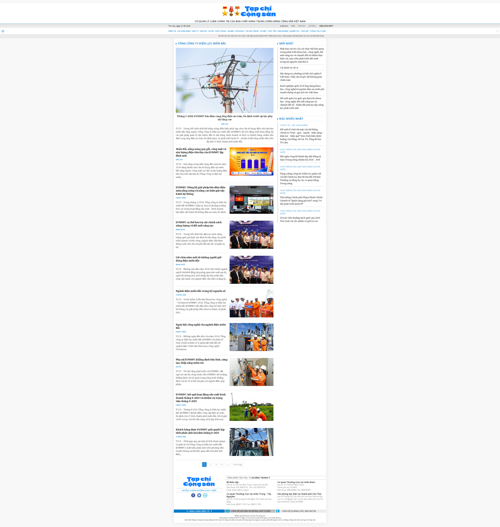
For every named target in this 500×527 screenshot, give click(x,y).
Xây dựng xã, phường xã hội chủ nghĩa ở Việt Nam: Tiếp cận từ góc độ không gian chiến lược (301, 76)
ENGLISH (301, 26)
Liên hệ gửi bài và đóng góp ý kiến (250, 511)
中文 (293, 26)
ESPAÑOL (312, 26)
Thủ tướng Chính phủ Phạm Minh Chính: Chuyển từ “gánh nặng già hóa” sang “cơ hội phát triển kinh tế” (301, 200)
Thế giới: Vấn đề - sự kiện (255, 31)
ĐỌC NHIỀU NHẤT (291, 118)
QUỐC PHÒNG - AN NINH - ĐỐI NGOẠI (229, 31)
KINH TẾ (195, 31)
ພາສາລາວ (284, 26)
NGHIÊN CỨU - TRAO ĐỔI (299, 31)
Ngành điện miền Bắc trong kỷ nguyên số (201, 291)
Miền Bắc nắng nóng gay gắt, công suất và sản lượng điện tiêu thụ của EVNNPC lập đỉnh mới (201, 152)
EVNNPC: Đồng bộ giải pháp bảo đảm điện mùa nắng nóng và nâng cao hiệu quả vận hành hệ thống (200, 190)
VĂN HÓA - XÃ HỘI (207, 31)
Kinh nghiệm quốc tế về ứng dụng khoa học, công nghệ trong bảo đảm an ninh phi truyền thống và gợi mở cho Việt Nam (302, 89)
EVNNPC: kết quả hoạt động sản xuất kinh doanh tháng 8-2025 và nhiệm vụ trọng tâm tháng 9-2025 (201, 398)
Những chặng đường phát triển (199, 490)
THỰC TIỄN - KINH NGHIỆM (278, 31)
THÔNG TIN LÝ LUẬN (318, 31)
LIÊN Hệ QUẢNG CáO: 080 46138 (299, 511)
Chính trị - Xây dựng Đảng (179, 31)
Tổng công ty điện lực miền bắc (202, 43)
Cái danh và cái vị (289, 67)
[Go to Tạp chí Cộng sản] (250, 11)
